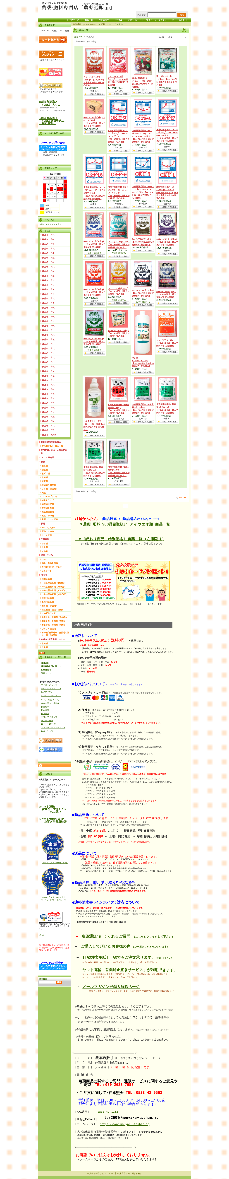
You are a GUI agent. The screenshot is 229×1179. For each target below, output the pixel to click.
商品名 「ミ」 (49, 376)
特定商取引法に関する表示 (129, 1173)
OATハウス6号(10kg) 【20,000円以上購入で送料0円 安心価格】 (118, 291)
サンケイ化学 (47, 720)
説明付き (78, 37)
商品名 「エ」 (49, 248)
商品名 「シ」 (49, 285)
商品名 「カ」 (49, 257)
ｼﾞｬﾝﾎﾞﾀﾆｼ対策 (48, 613)
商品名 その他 (49, 435)
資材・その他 (47, 555)
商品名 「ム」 (49, 380)
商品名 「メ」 (49, 385)
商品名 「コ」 (49, 276)
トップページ (73, 20)
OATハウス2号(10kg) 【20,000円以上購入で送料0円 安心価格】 (94, 341)
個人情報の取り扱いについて (100, 1173)
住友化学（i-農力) (50, 703)
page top (182, 497)
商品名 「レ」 (49, 421)
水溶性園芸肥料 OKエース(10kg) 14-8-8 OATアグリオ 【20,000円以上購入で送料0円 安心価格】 (118, 136)
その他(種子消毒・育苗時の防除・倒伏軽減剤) (55, 633)
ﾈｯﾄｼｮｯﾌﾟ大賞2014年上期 (53, 897)
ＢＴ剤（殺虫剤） (50, 489)
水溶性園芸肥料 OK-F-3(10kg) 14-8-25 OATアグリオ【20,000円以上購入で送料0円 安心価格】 (143, 192)
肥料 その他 (48, 531)
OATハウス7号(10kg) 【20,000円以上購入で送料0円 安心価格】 (143, 242)
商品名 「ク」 (49, 266)
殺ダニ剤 (46, 473)
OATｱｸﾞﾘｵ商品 (47, 457)
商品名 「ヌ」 (49, 335)
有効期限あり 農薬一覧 (52, 446)
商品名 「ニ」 (49, 330)
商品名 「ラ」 (49, 407)
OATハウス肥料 (48, 527)
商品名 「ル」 (49, 416)
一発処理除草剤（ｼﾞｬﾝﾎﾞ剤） (55, 590)
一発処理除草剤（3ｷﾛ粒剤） (54, 587)
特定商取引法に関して (51, 666)
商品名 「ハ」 (49, 348)
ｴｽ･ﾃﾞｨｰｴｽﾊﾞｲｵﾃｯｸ (50, 724)
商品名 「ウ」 (49, 244)
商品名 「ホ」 (49, 366)
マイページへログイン (156, 20)
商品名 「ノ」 (49, 344)
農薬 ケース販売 (50, 519)
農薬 (43, 462)
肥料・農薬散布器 (50, 563)
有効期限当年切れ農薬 (51, 442)
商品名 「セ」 (49, 294)
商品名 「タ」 (49, 303)
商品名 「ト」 (49, 321)
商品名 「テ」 (49, 317)
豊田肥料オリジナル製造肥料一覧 (55, 451)
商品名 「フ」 (49, 357)
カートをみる (178, 20)
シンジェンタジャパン (51, 695)
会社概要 (118, 20)
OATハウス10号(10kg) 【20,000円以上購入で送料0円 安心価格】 (143, 293)
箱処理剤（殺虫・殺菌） (53, 609)
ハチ (44, 559)
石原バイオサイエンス (51, 688)
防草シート (47, 571)
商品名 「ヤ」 (49, 394)
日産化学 (45, 707)
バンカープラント (50, 496)
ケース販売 (47, 535)
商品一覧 (89, 20)
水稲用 (44, 575)
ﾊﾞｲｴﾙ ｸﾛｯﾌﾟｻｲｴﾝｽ (50, 700)
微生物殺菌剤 (48, 512)
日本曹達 (45, 710)
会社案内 (45, 663)
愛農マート (46, 673)
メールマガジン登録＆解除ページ (111, 986)
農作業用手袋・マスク (52, 567)
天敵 (44, 493)
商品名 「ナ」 (49, 326)
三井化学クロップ (49, 717)
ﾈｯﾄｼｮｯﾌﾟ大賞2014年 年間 (55, 862)
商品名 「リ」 (49, 412)
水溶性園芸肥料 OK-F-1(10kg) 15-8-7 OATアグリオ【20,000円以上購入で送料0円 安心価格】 (167, 192)
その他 (45, 551)
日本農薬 (45, 713)
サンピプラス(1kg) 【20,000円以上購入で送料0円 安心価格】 (167, 343)
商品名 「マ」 (49, 371)
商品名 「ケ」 (49, 271)
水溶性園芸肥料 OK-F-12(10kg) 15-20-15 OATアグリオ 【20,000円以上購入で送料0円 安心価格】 (94, 193)
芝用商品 (45, 539)
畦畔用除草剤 (48, 598)
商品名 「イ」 (49, 239)
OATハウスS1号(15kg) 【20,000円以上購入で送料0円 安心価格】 (119, 244)
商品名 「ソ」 (49, 298)
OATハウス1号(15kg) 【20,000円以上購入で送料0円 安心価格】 (94, 244)
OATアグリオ (47, 692)
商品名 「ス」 (49, 289)
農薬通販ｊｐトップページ (85, 24)
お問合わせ (46, 670)
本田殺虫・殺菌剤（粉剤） (54, 625)
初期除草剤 (47, 579)
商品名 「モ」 (49, 389)
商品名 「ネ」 (49, 339)
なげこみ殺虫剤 (49, 628)
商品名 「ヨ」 (49, 403)
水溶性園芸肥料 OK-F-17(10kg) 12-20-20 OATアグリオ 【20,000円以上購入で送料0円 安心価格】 (167, 135)
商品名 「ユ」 (49, 398)
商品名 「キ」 (49, 262)
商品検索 (141, 15)
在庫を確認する (94, 253)
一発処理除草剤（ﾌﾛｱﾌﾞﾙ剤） (55, 594)
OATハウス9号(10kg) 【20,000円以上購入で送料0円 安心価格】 (167, 242)
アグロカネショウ (49, 685)
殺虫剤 (45, 470)
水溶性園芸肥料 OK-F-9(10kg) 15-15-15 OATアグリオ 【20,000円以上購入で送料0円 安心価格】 (118, 193)
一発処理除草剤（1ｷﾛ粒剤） (54, 583)
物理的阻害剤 (48, 504)
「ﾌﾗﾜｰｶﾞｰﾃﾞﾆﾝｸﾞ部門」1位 (53, 900)
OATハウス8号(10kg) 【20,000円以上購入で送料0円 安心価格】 (94, 292)
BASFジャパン (47, 731)
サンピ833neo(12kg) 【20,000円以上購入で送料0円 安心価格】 (118, 333)
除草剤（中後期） (50, 606)
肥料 (43, 523)
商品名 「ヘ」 (49, 362)
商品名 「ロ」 (49, 425)
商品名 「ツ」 (49, 312)
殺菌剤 (45, 477)
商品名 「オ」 (49, 253)
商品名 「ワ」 (49, 430)
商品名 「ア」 (49, 235)
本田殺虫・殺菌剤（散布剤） (55, 617)
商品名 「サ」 (49, 280)
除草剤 (45, 466)
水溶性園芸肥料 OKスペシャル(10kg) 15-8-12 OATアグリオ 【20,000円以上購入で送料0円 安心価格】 (143, 136)
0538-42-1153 (108, 1111)
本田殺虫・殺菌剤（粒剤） (54, 621)
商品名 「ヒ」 (49, 353)
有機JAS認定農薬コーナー (53, 639)
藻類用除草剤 (48, 602)
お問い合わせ (134, 20)
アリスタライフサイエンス (53, 727)
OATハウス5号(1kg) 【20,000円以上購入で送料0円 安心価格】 (167, 294)
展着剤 (45, 481)
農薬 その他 (48, 515)
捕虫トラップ (48, 500)
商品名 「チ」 (49, 307)
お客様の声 (104, 20)
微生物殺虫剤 (48, 508)
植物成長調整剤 (49, 485)
